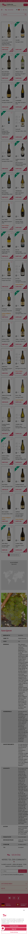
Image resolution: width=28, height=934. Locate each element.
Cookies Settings (14, 932)
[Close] (24, 910)
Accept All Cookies (14, 926)
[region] (14, 921)
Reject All (14, 929)
